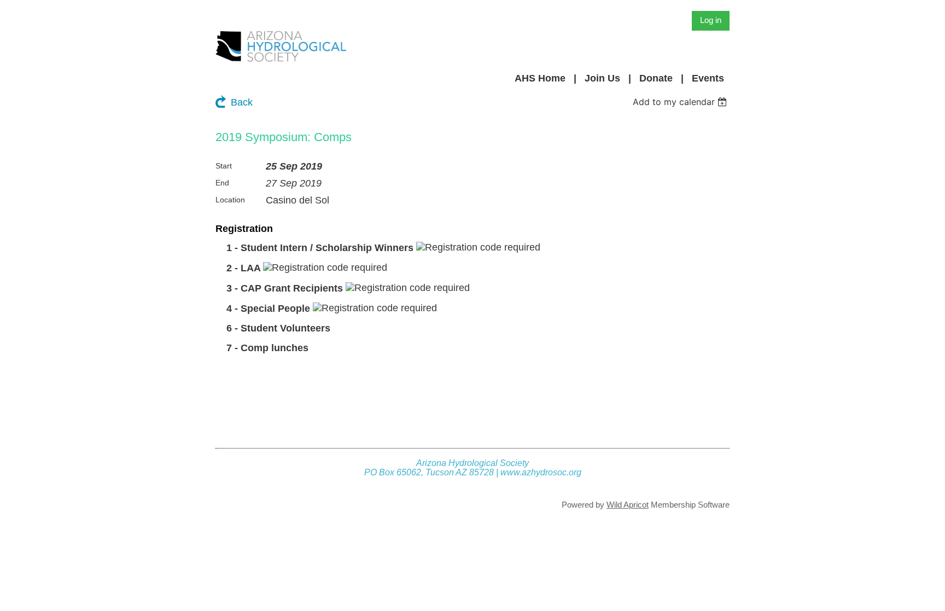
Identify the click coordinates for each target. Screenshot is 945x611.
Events (708, 78)
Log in (710, 20)
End (222, 182)
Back (242, 102)
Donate (656, 78)
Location (230, 199)
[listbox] (681, 101)
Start (223, 165)
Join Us (602, 78)
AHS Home (540, 78)
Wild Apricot (627, 504)
